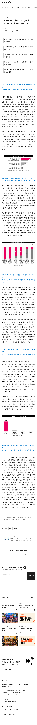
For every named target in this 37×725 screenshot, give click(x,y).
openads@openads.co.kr (11, 701)
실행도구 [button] (30, 7)
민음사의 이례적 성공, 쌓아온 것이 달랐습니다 (10, 629)
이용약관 (4, 706)
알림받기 (18, 545)
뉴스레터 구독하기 (7, 669)
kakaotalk (15, 709)
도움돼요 (12, 554)
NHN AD (5, 680)
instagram (4, 709)
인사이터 (24, 7)
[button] (33, 597)
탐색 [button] (5, 7)
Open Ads (6, 2)
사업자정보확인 (19, 693)
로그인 (33, 2)
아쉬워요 (24, 554)
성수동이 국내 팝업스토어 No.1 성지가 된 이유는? (26, 606)
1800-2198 (12, 699)
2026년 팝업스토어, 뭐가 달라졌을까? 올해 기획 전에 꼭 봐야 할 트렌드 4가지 (26, 629)
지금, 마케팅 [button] (10, 7)
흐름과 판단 (18, 7)
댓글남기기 (31, 576)
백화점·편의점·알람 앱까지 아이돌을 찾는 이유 (8, 606)
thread (10, 709)
